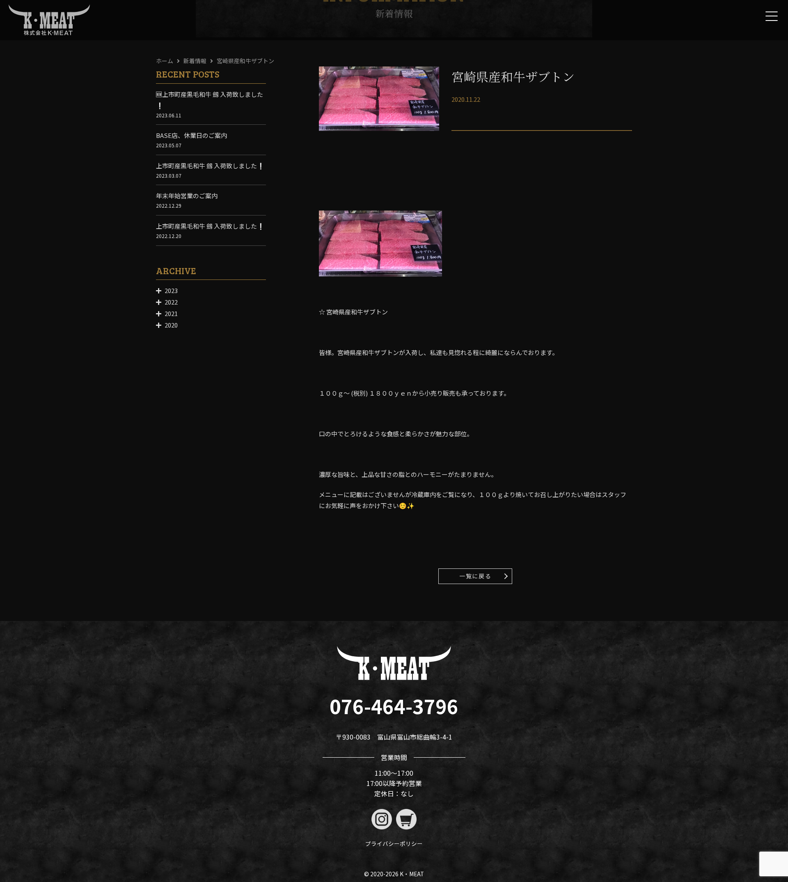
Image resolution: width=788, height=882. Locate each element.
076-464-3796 (394, 706)
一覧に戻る (475, 576)
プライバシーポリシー (394, 843)
